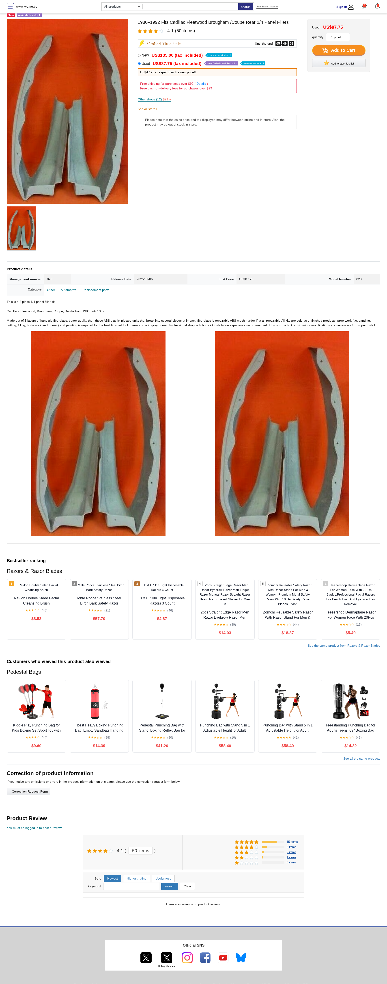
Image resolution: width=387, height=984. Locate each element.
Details (201, 83)
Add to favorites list (342, 63)
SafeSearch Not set (267, 6)
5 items (291, 847)
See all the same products (361, 758)
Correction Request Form (30, 791)
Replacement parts (95, 290)
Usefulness (163, 878)
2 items (291, 852)
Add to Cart (342, 50)
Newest (112, 878)
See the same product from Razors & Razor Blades (344, 645)
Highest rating (136, 878)
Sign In (341, 7)
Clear (187, 886)
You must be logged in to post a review (34, 828)
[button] (377, 6)
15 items (292, 841)
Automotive (69, 290)
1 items (291, 857)
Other (51, 290)
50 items (140, 850)
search (246, 7)
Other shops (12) (154, 99)
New (186, 55)
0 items (291, 862)
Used (203, 63)
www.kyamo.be (26, 6)
